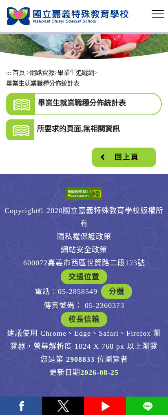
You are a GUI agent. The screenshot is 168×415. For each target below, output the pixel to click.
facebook (21, 406)
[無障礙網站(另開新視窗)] (84, 193)
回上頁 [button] (127, 157)
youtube (105, 406)
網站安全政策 (84, 250)
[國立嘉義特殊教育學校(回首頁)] (68, 16)
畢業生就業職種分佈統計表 (43, 83)
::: (8, 72)
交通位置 (84, 277)
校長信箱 (84, 319)
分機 (116, 291)
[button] (158, 14)
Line (147, 406)
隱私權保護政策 (84, 237)
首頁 (19, 72)
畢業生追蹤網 (75, 72)
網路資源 (42, 72)
